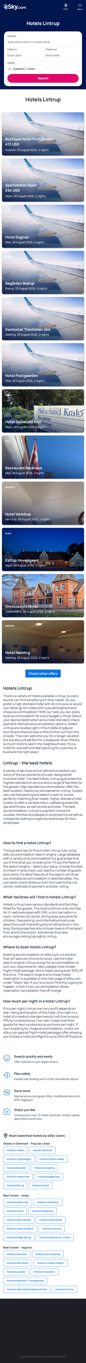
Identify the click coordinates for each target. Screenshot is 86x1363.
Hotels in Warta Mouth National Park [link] (27, 1289)
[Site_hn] (49, 1329)
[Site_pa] (67, 1320)
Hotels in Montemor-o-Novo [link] (54, 1237)
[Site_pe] (55, 1311)
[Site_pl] (43, 1311)
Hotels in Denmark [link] (17, 1254)
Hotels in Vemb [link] (40, 1185)
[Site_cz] (79, 1311)
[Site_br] (7, 1311)
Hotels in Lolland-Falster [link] (50, 1263)
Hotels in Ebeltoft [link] (42, 1150)
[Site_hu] (31, 1320)
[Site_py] (61, 1329)
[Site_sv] (79, 1320)
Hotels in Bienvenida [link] (50, 1220)
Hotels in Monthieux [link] (48, 1202)
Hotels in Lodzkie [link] (16, 1271)
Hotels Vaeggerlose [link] (49, 1176)
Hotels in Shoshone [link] (42, 1211)
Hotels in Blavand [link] (16, 1168)
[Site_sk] (19, 1320)
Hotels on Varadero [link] (44, 1271)
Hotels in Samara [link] (51, 1228)
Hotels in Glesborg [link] (44, 1168)
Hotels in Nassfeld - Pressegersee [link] (25, 1280)
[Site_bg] (31, 1311)
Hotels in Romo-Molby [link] (52, 1159)
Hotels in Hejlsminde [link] (18, 1176)
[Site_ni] (25, 1329)
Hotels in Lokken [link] (16, 1150)
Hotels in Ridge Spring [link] (19, 1237)
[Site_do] (55, 1320)
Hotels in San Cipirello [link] (19, 1220)
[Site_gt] (37, 1329)
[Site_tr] (67, 1311)
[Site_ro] (19, 1311)
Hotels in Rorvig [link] (15, 1185)
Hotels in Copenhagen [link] (19, 1159)
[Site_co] (43, 1320)
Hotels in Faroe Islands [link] (47, 1254)
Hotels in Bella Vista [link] (18, 1202)
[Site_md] (7, 1320)
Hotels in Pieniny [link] (64, 1289)
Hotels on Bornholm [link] (18, 1263)
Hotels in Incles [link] (15, 1211)
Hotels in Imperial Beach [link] (20, 1228)
